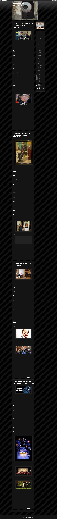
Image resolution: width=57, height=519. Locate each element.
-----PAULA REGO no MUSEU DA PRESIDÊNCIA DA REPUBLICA (22, 135)
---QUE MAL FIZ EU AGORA (40, 63)
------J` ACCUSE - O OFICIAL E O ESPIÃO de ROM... (40, 39)
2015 (38, 78)
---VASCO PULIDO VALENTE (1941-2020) (39, 45)
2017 (38, 76)
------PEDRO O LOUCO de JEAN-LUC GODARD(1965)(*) (40, 70)
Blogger (33, 517)
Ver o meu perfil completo (39, 90)
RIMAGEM (18, 3)
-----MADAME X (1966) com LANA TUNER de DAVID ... (40, 61)
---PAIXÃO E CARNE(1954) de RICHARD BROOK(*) (40, 55)
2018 (38, 75)
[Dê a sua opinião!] (27, 259)
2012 (38, 81)
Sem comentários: (24, 377)
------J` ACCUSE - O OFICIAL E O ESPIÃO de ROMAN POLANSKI (23, 25)
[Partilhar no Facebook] (29, 259)
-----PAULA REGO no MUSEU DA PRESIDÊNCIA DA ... (40, 42)
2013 (38, 80)
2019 (38, 74)
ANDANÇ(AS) (39, 85)
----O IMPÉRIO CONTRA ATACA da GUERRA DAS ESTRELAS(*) (23, 382)
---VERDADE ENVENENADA (40, 65)
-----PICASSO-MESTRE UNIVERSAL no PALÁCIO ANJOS (40, 52)
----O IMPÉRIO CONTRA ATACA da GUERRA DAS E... (40, 48)
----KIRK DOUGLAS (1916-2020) (39, 67)
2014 (38, 79)
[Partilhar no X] (28, 259)
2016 (38, 77)
